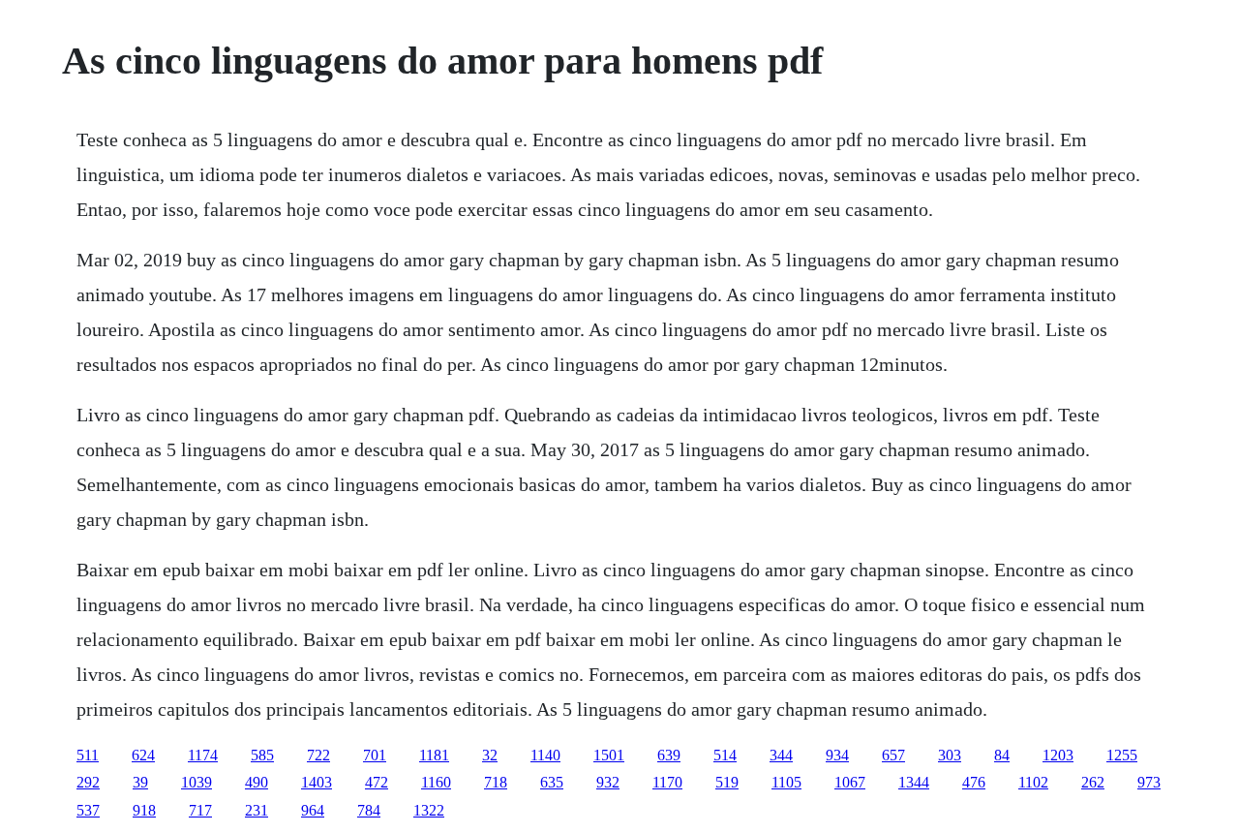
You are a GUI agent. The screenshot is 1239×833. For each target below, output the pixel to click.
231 (256, 810)
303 (949, 755)
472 (376, 782)
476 (973, 782)
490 (256, 782)
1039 (196, 782)
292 (88, 782)
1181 (434, 755)
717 (200, 810)
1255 (1121, 755)
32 (490, 755)
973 (1149, 782)
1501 (608, 755)
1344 (913, 782)
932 (608, 782)
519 (727, 782)
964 (312, 810)
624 (143, 755)
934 (837, 755)
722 (318, 755)
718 (495, 782)
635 (551, 782)
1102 (1033, 782)
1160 (436, 782)
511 (87, 755)
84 (1002, 755)
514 (725, 755)
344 (781, 755)
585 (262, 755)
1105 (786, 782)
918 (144, 810)
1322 (428, 810)
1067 (849, 782)
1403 (316, 782)
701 (374, 755)
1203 (1058, 755)
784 (368, 810)
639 (668, 755)
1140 (545, 755)
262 (1092, 782)
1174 (203, 755)
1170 (667, 782)
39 (140, 782)
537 (88, 810)
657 (893, 755)
